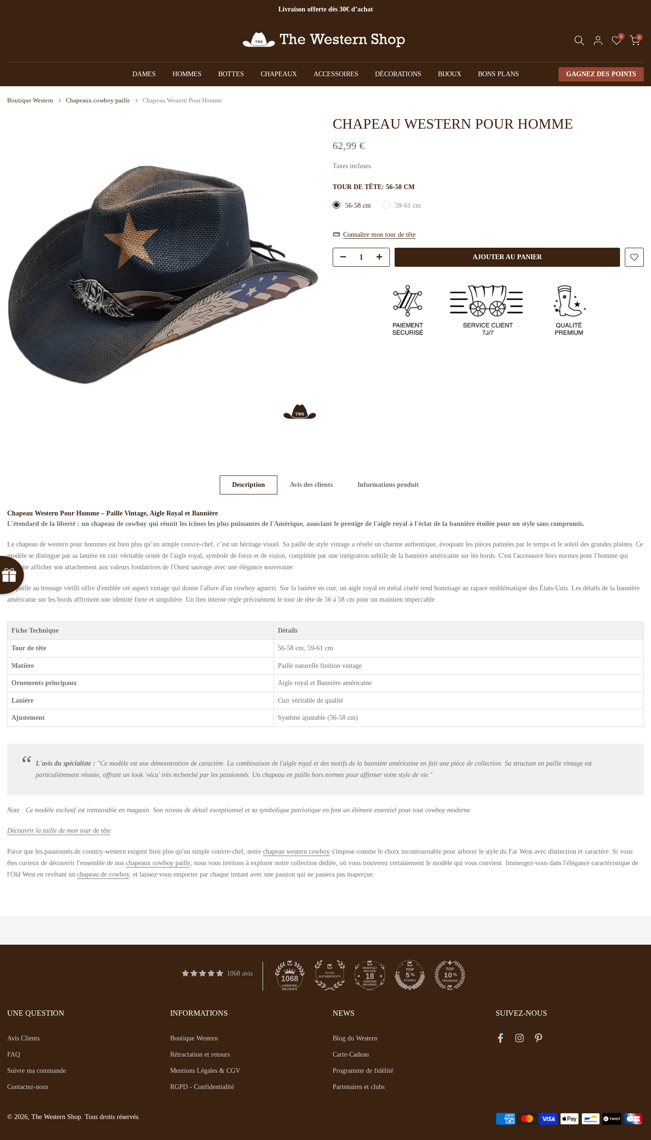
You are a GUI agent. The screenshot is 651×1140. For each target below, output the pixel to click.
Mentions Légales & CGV (205, 1070)
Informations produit (388, 484)
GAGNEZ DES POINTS (601, 74)
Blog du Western (355, 1038)
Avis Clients (23, 1038)
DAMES (144, 74)
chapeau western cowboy (296, 851)
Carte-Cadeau (351, 1054)
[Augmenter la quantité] (382, 257)
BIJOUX (449, 74)
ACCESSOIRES (336, 74)
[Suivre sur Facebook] (500, 1040)
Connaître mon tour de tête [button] (379, 234)
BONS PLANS (498, 74)
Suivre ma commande (36, 1070)
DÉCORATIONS (398, 74)
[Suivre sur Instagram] (519, 1040)
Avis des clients (311, 484)
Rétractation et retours (200, 1054)
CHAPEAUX (279, 74)
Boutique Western (30, 100)
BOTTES (231, 74)
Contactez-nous (27, 1086)
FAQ (13, 1054)
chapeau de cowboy (103, 874)
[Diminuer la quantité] (340, 257)
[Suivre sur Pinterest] (538, 1040)
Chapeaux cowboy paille (98, 100)
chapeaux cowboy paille (158, 863)
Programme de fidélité (363, 1070)
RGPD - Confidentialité (202, 1086)
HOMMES (187, 74)
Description (248, 484)
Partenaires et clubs (359, 1086)
